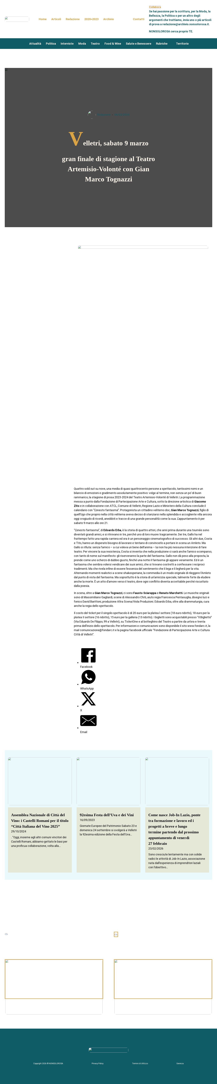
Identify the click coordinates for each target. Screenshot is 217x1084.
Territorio (182, 43)
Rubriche (161, 43)
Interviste (67, 43)
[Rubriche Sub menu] (170, 43)
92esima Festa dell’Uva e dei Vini (107, 815)
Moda (82, 43)
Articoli (56, 19)
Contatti (138, 19)
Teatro (95, 43)
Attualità (35, 43)
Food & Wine (113, 43)
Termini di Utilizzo (140, 1063)
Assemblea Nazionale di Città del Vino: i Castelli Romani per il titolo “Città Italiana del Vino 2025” (39, 820)
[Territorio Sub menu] (191, 43)
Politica (51, 43)
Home (43, 19)
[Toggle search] (123, 19)
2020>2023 (91, 19)
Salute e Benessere (138, 43)
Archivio (108, 19)
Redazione (73, 19)
